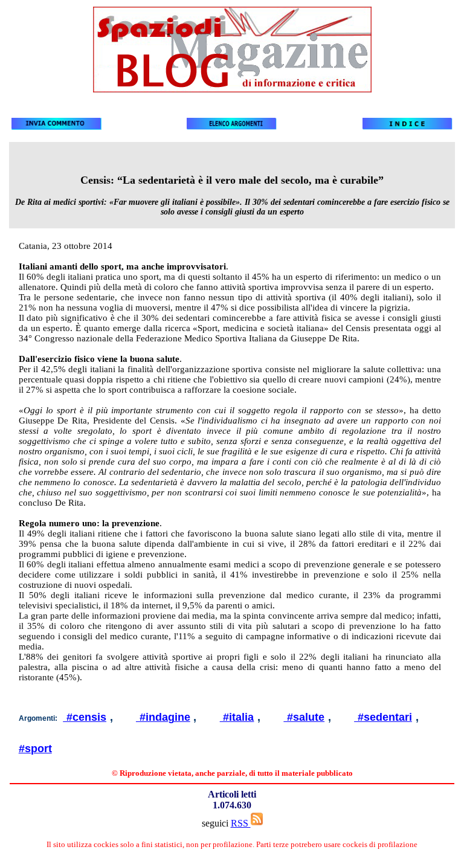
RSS (241, 823)
